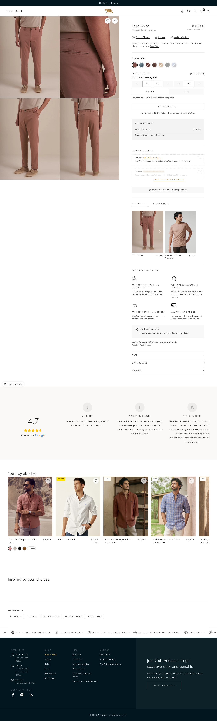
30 (139, 84)
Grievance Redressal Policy (82, 675)
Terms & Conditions (81, 664)
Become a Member (162, 685)
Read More (154, 46)
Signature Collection (74, 616)
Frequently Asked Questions (85, 681)
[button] (9, 11)
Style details (139, 363)
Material (137, 371)
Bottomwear (32, 616)
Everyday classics (51, 616)
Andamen (102, 715)
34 (180, 84)
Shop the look (14, 384)
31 (147, 83)
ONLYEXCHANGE (152, 157)
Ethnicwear (50, 678)
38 (201, 84)
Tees (47, 669)
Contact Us (78, 659)
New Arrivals (51, 654)
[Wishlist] (201, 11)
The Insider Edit (95, 616)
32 (157, 83)
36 (189, 83)
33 (170, 84)
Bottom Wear (16, 616)
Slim (193, 92)
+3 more (31, 548)
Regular (150, 91)
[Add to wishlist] (108, 21)
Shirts (48, 659)
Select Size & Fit (168, 106)
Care (135, 355)
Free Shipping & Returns (110, 664)
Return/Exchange (107, 659)
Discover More (161, 204)
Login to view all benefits (168, 179)
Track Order (105, 654)
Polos (47, 664)
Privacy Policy (79, 669)
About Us (77, 654)
